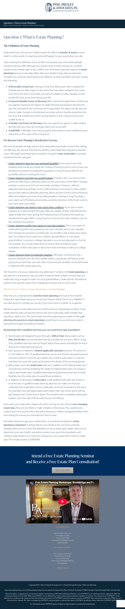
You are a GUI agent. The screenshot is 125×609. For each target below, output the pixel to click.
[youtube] (101, 35)
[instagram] (62, 574)
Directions (64, 543)
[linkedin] (105, 35)
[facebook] (94, 35)
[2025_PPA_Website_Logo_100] (62, 2)
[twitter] (98, 35)
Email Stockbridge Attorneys (65, 540)
